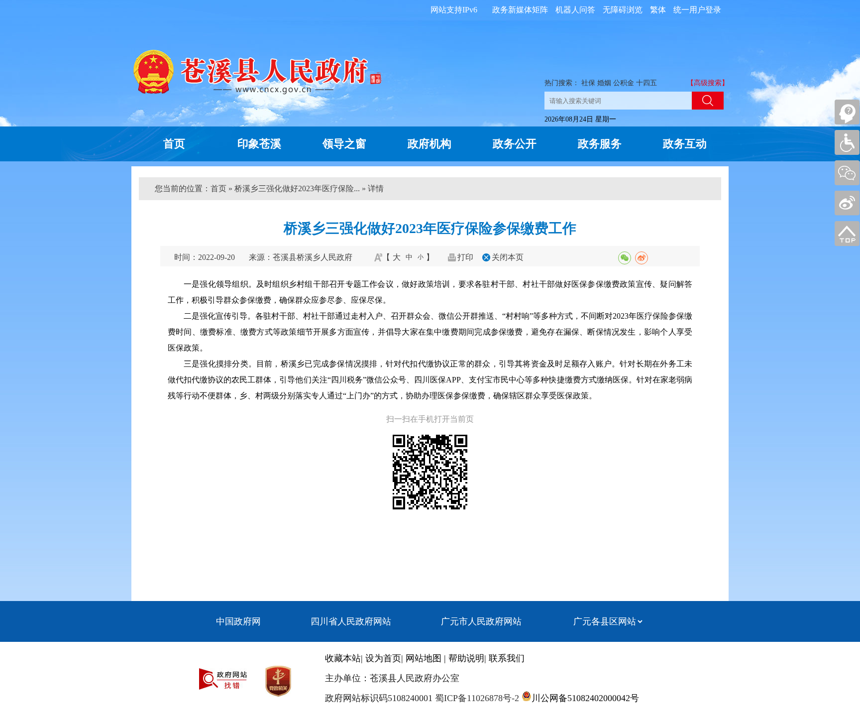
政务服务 (600, 143)
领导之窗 (344, 143)
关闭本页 (508, 257)
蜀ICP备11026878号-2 (475, 698)
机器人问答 (575, 9)
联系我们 (507, 658)
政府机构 (429, 143)
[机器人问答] (847, 112)
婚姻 (604, 83)
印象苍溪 (259, 143)
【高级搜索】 (708, 83)
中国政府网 (238, 621)
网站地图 (423, 658)
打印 (465, 257)
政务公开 (515, 143)
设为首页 (383, 658)
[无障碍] (847, 142)
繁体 (658, 9)
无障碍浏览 (623, 9)
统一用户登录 (697, 9)
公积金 (623, 83)
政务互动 (685, 143)
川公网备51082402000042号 (585, 698)
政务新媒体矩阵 (520, 9)
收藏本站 (343, 658)
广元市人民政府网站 (481, 621)
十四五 (646, 83)
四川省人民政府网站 (351, 621)
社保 (588, 83)
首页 (174, 143)
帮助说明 (466, 658)
